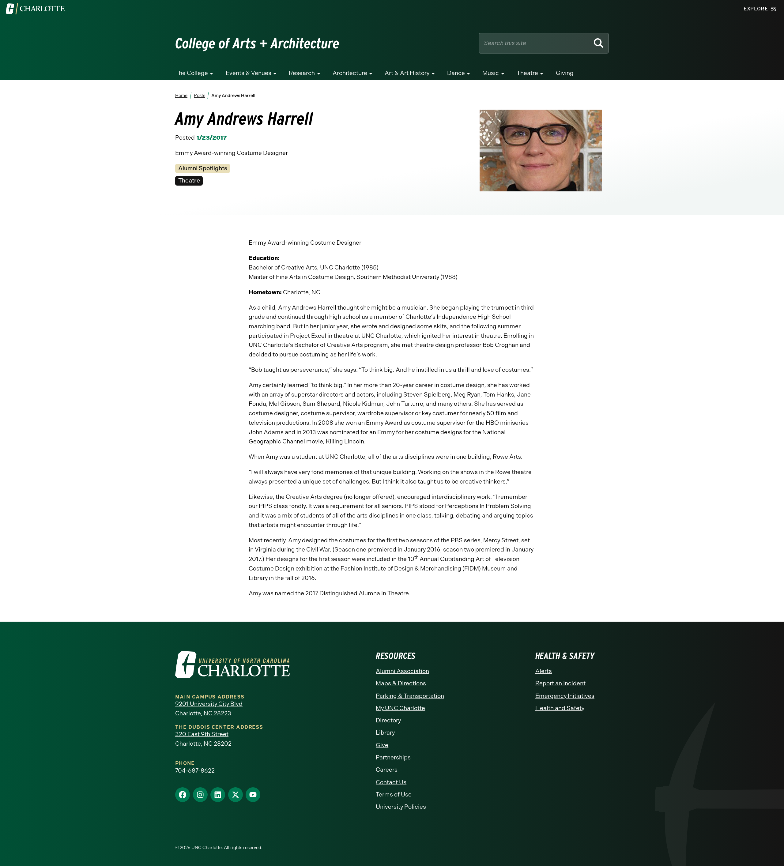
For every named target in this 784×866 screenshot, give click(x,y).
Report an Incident (560, 683)
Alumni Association (402, 671)
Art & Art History (407, 73)
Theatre (527, 73)
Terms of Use (394, 794)
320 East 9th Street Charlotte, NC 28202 (203, 739)
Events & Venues (248, 73)
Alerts (543, 671)
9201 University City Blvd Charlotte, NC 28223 (209, 708)
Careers (387, 769)
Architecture (350, 73)
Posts (199, 95)
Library (385, 732)
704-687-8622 (195, 770)
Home (181, 95)
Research (302, 73)
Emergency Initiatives (564, 695)
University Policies (401, 806)
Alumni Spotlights (202, 168)
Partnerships (393, 757)
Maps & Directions (401, 683)
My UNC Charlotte (400, 708)
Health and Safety (559, 708)
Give (382, 745)
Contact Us (391, 782)
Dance (456, 73)
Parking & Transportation (410, 695)
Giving (565, 73)
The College (191, 73)
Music (490, 73)
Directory (388, 720)
